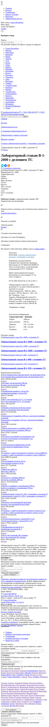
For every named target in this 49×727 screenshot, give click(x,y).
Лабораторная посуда (13, 19)
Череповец (9, 98)
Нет (4, 29)
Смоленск (9, 77)
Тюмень (36, 677)
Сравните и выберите (9, 622)
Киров (22, 689)
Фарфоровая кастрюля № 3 (11, 529)
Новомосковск (32, 693)
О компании (10, 12)
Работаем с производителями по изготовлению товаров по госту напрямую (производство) (24, 580)
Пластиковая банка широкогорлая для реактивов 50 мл (22, 377)
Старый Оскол (11, 85)
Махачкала (25, 691)
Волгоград (16, 671)
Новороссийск (6, 695)
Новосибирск (6, 675)
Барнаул (26, 683)
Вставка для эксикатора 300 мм (13, 385)
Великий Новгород (13, 106)
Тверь (7, 65)
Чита (26, 704)
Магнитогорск (14, 691)
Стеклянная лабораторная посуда (14, 131)
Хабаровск (5, 704)
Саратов (24, 677)
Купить (4, 381)
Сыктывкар (9, 102)
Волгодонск (40, 685)
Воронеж (9, 55)
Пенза (31, 695)
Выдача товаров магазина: (11, 612)
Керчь (17, 689)
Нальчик (9, 693)
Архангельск (10, 92)
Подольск (4, 697)
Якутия (12, 706)
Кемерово (10, 689)
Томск (30, 677)
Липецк (8, 59)
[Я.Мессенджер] (2, 165)
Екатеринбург (33, 671)
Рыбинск (8, 88)
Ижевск (32, 687)
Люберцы (4, 691)
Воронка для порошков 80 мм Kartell (15, 504)
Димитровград (13, 687)
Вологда (8, 96)
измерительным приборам (11, 587)
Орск (26, 695)
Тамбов (8, 83)
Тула (7, 61)
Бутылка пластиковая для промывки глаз (17, 439)
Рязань (7, 57)
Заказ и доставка (11, 14)
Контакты (9, 16)
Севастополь (6, 699)
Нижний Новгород (38, 673)
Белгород (9, 75)
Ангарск (4, 683)
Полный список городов (10, 669)
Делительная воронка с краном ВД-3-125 (17, 521)
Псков (7, 108)
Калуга (8, 73)
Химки (12, 704)
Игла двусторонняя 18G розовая (13, 537)
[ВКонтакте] (5, 165)
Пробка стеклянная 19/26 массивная (15, 410)
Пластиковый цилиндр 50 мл (12, 463)
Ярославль (9, 53)
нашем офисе (40, 249)
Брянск (8, 67)
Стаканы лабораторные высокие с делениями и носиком (23, 143)
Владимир (9, 71)
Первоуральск (39, 695)
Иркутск (42, 671)
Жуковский (24, 687)
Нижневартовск (20, 693)
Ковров (8, 90)
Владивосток (6, 671)
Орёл (7, 79)
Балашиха (19, 683)
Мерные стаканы (7, 139)
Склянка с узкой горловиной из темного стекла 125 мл (22, 513)
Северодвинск (11, 94)
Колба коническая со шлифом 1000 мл (16, 430)
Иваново (8, 69)
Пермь (27, 675)
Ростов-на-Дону (36, 675)
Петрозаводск (10, 100)
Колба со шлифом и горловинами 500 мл (17, 488)
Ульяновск (37, 702)
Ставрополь (5, 702)
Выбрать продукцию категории (17, 634)
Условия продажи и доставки (16, 638)
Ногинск (16, 695)
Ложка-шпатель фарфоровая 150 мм (15, 447)
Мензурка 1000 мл (8, 471)
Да (2, 29)
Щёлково (32, 704)
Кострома (9, 81)
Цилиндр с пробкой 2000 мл (12, 480)
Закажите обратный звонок (11, 710)
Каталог (8, 10)
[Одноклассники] (8, 165)
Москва (8, 50)
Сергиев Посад (17, 699)
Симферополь (28, 699)
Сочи (45, 699)
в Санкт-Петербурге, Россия (12, 625)
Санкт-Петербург (17, 22)
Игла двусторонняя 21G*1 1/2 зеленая (15, 401)
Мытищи (32, 691)
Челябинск (44, 677)
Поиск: (3, 40)
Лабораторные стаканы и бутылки (14, 135)
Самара (4, 677)
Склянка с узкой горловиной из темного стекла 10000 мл (23, 455)
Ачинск (11, 683)
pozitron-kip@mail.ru (8, 213)
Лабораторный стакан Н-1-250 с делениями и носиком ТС (23, 496)
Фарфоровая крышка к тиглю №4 (14, 393)
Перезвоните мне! (8, 664)
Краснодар (11, 673)
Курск (7, 63)
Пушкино (18, 697)
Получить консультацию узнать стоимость (10, 573)
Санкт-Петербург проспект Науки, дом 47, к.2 (12, 595)
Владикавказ (21, 685)
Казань (3, 673)
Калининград (40, 687)
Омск (14, 675)
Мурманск (9, 104)
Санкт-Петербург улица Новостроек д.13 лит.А (12, 601)
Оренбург (20, 675)
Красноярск (20, 673)
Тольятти (25, 702)
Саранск (38, 697)
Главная (8, 8)
